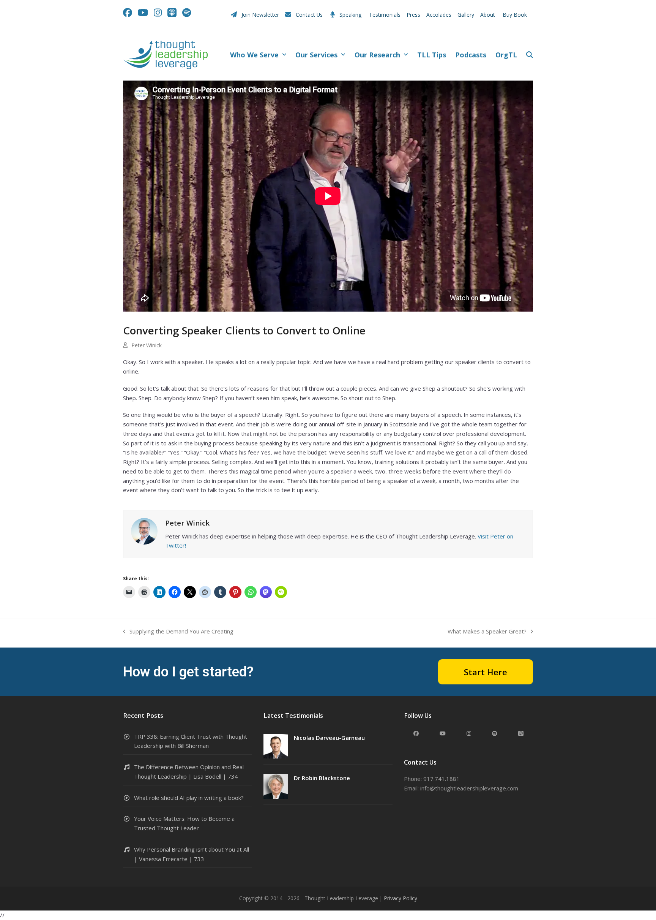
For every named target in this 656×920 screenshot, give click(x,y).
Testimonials (385, 14)
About (488, 14)
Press (413, 14)
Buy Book (515, 14)
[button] (530, 55)
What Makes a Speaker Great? (487, 631)
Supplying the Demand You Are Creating (178, 631)
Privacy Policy (400, 898)
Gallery (465, 14)
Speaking (350, 14)
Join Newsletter (260, 14)
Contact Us (309, 14)
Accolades (438, 14)
